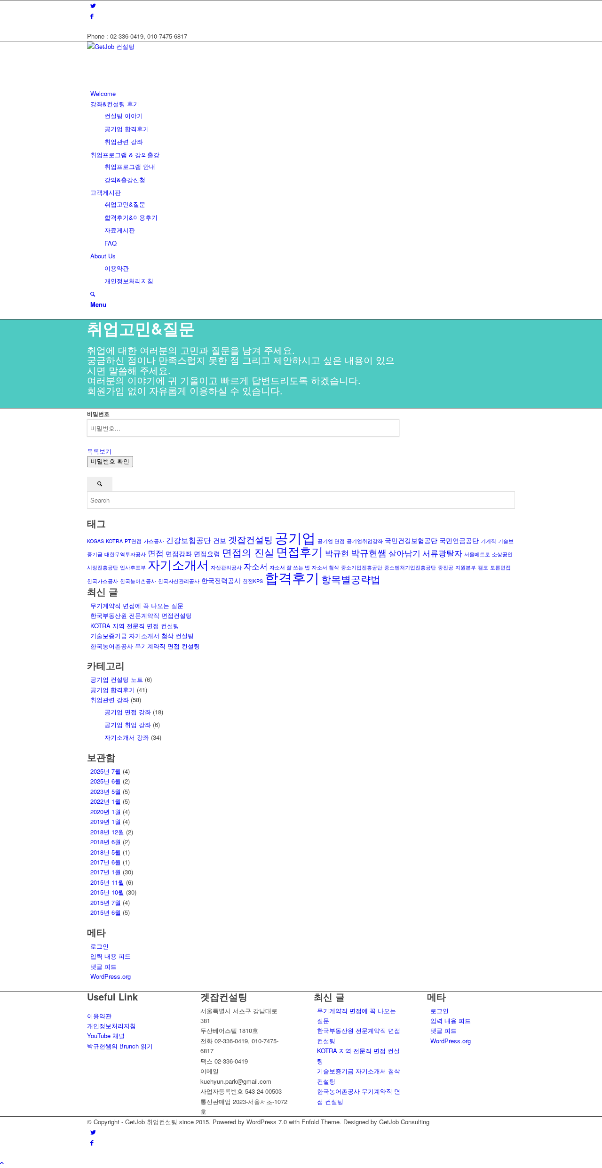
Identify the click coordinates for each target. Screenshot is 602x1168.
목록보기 (99, 451)
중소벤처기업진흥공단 (410, 567)
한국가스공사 (102, 580)
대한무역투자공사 (125, 554)
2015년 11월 (107, 882)
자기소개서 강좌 (126, 737)
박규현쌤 (369, 552)
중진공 (445, 567)
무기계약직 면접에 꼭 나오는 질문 (136, 605)
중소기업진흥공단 (361, 567)
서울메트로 (477, 554)
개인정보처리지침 (111, 1025)
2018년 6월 (105, 841)
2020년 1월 (105, 811)
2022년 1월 (105, 801)
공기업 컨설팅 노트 (116, 679)
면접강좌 (179, 553)
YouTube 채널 (106, 1035)
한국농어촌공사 (138, 580)
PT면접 (133, 540)
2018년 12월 (107, 831)
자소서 (256, 566)
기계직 (488, 540)
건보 (219, 540)
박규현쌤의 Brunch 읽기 (120, 1045)
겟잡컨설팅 (250, 539)
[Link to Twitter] (93, 5)
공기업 (295, 537)
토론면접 (500, 567)
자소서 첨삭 (325, 567)
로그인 (99, 946)
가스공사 (153, 540)
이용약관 (99, 1015)
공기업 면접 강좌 (127, 711)
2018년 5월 (105, 852)
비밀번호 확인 (110, 461)
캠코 (483, 567)
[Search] (92, 293)
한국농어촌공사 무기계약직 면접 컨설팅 (145, 645)
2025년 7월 (105, 771)
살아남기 (404, 553)
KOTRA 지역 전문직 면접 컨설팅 (134, 625)
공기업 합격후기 (112, 689)
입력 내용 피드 (110, 956)
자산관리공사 (226, 567)
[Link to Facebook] (92, 15)
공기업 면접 (331, 540)
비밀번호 (98, 414)
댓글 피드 (103, 966)
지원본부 (465, 567)
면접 (156, 553)
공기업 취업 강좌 (127, 724)
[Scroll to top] (2, 1162)
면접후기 (299, 551)
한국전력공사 (221, 580)
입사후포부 (133, 567)
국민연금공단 (459, 540)
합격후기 (292, 577)
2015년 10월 (107, 892)
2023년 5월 (105, 791)
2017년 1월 (105, 871)
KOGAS (95, 540)
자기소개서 (178, 564)
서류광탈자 (442, 553)
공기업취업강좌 (365, 540)
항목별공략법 (350, 579)
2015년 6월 (105, 912)
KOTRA (114, 540)
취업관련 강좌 (109, 699)
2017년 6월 (105, 861)
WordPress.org (110, 976)
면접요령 (207, 553)
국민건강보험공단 (411, 540)
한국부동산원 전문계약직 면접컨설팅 (141, 615)
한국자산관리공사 (178, 580)
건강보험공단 (188, 540)
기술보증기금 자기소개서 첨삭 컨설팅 (142, 635)
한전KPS (253, 580)
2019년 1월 (105, 821)
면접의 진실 (248, 552)
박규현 (337, 553)
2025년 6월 (105, 780)
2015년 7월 (105, 902)
